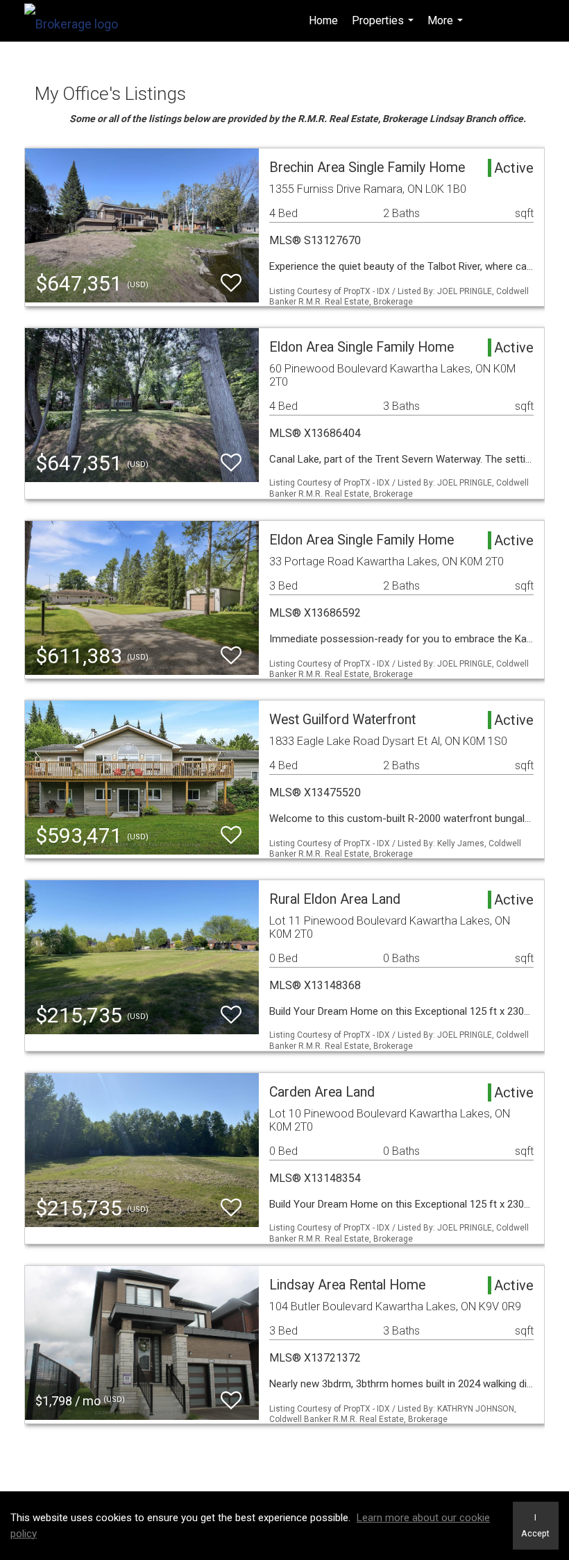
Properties (384, 28)
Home (323, 20)
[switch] (231, 283)
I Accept (535, 1525)
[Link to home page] (78, 21)
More (446, 28)
